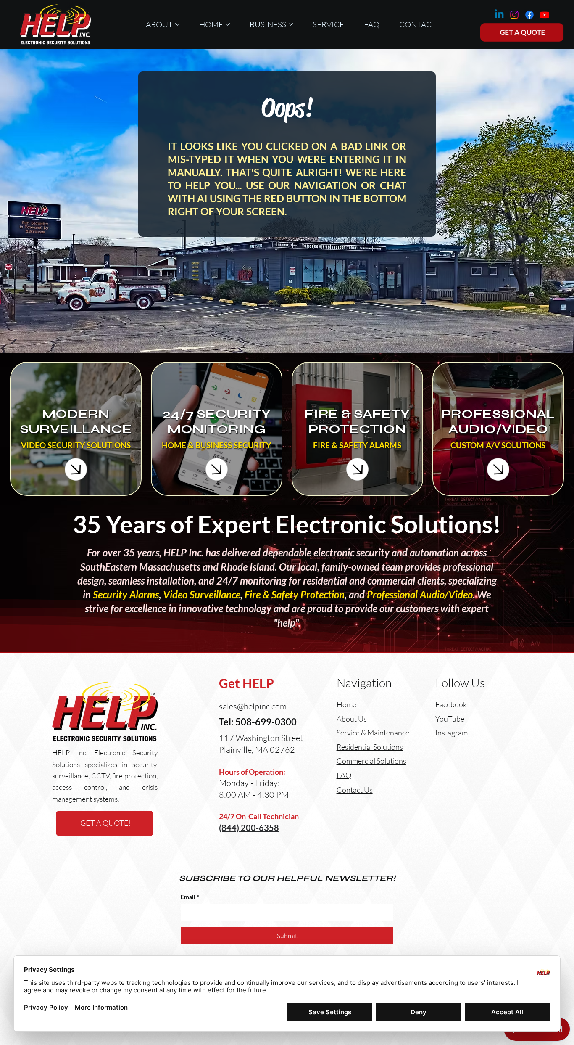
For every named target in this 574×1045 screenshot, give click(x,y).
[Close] (76, 469)
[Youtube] (544, 14)
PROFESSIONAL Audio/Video (498, 421)
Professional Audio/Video (420, 595)
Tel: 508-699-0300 (258, 722)
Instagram (451, 732)
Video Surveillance (201, 595)
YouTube (449, 718)
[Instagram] (514, 14)
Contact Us (355, 789)
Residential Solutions (370, 746)
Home (346, 704)
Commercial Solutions (371, 760)
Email (190, 896)
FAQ (344, 775)
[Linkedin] (499, 14)
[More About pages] (177, 24)
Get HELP (246, 683)
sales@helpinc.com (253, 706)
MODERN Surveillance (76, 421)
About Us (352, 718)
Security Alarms (126, 595)
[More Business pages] (291, 24)
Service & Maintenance (373, 732)
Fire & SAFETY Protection (357, 421)
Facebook (451, 704)
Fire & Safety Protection (295, 595)
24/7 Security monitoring (217, 421)
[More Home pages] (228, 24)
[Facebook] (529, 14)
